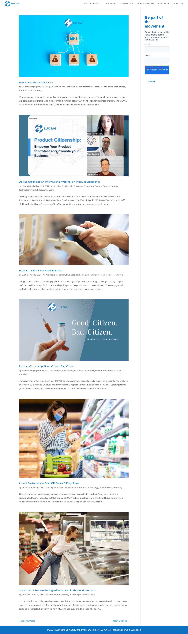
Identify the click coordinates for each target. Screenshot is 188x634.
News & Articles (146, 4)
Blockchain (71, 86)
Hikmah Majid (29, 86)
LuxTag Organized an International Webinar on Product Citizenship (59, 181)
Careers (179, 4)
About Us (111, 4)
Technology (126, 4)
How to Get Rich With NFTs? (36, 82)
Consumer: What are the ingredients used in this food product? (57, 590)
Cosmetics (89, 370)
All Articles (55, 86)
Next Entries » (121, 621)
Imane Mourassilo (30, 487)
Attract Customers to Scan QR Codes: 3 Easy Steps (49, 483)
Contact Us (164, 4)
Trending (37, 90)
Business (78, 186)
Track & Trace (25, 90)
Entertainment (85, 86)
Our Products (92, 4)
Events (98, 186)
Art (63, 86)
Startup (114, 186)
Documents (101, 370)
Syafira (25, 275)
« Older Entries (27, 621)
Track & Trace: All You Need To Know (40, 270)
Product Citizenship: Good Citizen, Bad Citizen (46, 366)
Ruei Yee (26, 594)
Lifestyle (98, 86)
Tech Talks (108, 86)
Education (89, 186)
